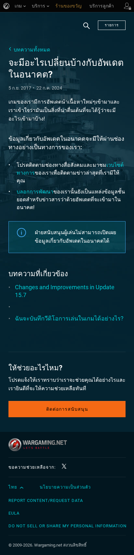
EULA (14, 513)
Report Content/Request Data (45, 500)
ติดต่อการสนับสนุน (67, 409)
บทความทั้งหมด (32, 50)
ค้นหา (86, 29)
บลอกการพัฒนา (35, 192)
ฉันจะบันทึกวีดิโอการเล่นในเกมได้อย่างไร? (69, 318)
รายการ (112, 25)
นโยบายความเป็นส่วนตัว (65, 487)
